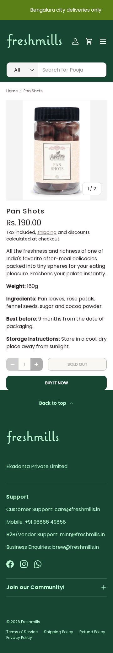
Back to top (53, 403)
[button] (89, 41)
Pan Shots (33, 91)
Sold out (77, 364)
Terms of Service (22, 631)
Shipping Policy (58, 631)
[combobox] (56, 69)
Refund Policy (92, 631)
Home (12, 91)
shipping (46, 232)
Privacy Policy (19, 637)
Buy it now (56, 383)
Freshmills (30, 621)
